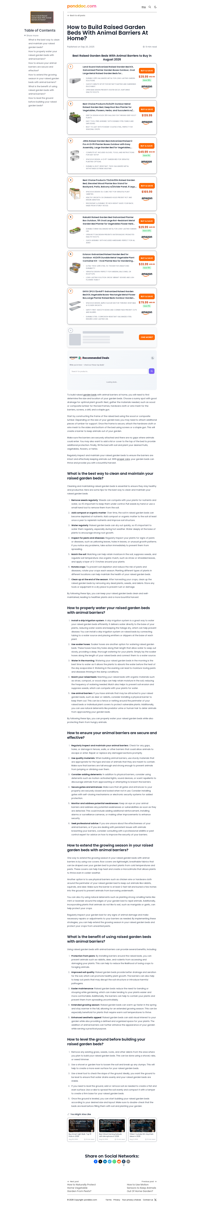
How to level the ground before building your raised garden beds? (42, 102)
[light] (155, 7)
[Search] (149, 7)
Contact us (148, 1199)
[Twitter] (155, 1199)
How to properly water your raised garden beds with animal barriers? (42, 55)
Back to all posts (77, 15)
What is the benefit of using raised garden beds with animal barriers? (42, 90)
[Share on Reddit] (119, 1161)
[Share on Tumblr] (124, 1161)
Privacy (116, 1199)
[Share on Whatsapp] (114, 1161)
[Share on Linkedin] (105, 1161)
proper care (123, 459)
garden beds (90, 394)
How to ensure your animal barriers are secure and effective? (42, 67)
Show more (32, 35)
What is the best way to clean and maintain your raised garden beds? (44, 43)
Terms (109, 1199)
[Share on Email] (128, 1161)
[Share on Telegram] (110, 1161)
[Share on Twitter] (100, 1161)
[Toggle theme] (152, 358)
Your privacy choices (131, 1199)
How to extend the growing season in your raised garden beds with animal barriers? (43, 78)
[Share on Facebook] (96, 1161)
